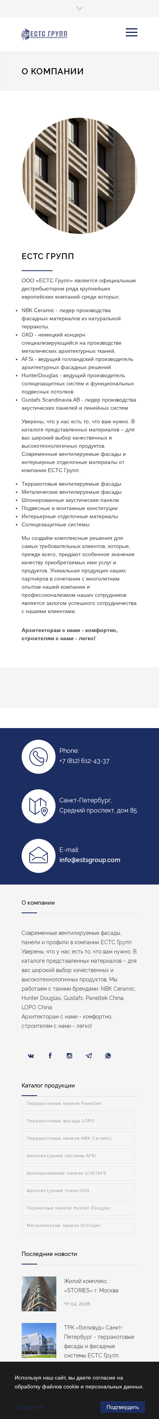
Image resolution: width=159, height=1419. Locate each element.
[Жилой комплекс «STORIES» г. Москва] (39, 1293)
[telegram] (89, 1056)
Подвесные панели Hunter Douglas (68, 1208)
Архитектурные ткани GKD (58, 1190)
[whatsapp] (108, 1056)
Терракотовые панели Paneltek (64, 1103)
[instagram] (69, 1056)
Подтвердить (123, 1407)
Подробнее (29, 1407)
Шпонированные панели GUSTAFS (67, 1173)
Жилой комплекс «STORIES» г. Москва (91, 1286)
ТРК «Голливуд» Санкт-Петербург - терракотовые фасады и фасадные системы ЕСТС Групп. (99, 1342)
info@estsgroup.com (89, 860)
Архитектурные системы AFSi (61, 1155)
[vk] (31, 1056)
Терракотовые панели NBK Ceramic (69, 1138)
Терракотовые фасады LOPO (61, 1121)
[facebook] (50, 1056)
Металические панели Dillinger (64, 1225)
